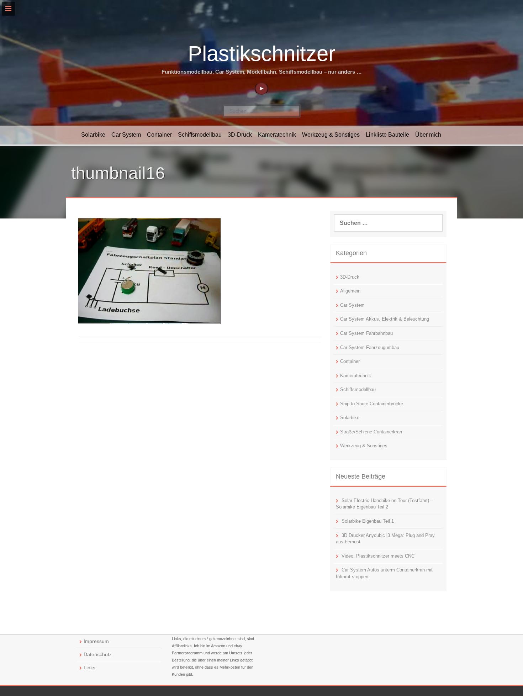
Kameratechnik (277, 135)
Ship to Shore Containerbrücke (371, 403)
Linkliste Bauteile (387, 135)
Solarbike (93, 135)
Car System (126, 135)
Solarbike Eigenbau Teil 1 (368, 521)
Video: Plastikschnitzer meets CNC (378, 556)
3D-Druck (240, 135)
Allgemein (350, 291)
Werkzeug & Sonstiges (331, 135)
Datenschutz (98, 654)
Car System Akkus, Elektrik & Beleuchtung (384, 319)
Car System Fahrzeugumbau (369, 347)
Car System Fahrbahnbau (366, 333)
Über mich (428, 135)
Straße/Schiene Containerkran (371, 431)
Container (159, 135)
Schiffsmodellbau (200, 135)
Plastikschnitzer (262, 53)
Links (89, 667)
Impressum (96, 641)
